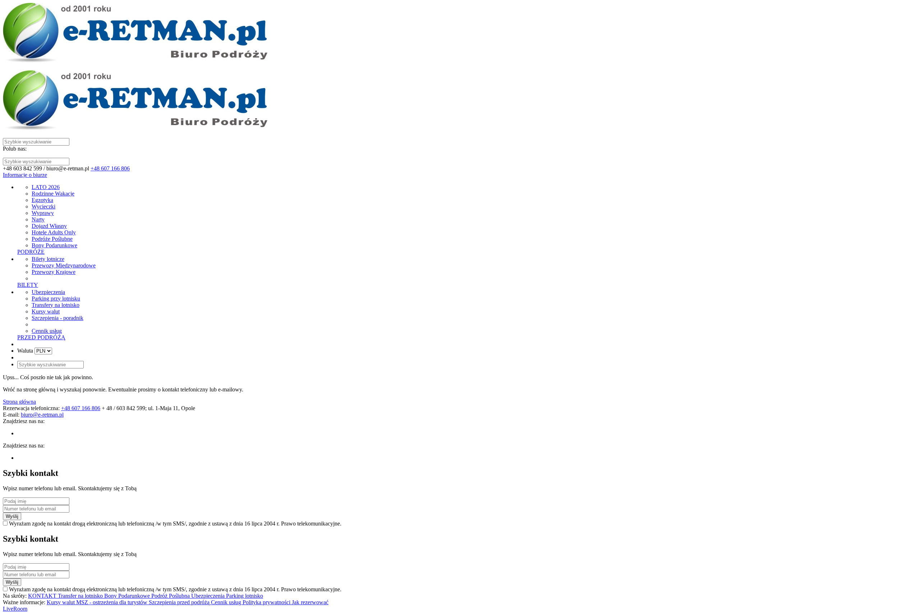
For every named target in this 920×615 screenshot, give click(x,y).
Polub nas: (15, 149)
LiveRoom (15, 609)
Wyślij (12, 516)
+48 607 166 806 (110, 168)
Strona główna (19, 402)
